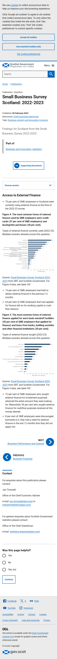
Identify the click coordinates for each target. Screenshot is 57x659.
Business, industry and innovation (23, 120)
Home (5, 84)
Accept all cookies (28, 37)
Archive (20, 614)
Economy (43, 120)
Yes (10, 555)
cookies (14, 5)
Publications (16, 84)
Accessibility (7, 614)
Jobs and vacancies (31, 620)
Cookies (42, 614)
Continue (9, 579)
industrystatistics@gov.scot (16, 504)
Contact (31, 614)
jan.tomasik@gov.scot (21, 501)
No (9, 562)
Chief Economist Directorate (26, 116)
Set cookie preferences (28, 54)
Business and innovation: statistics (24, 149)
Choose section (12, 185)
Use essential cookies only (28, 46)
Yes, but (12, 569)
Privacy (47, 620)
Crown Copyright (10, 620)
